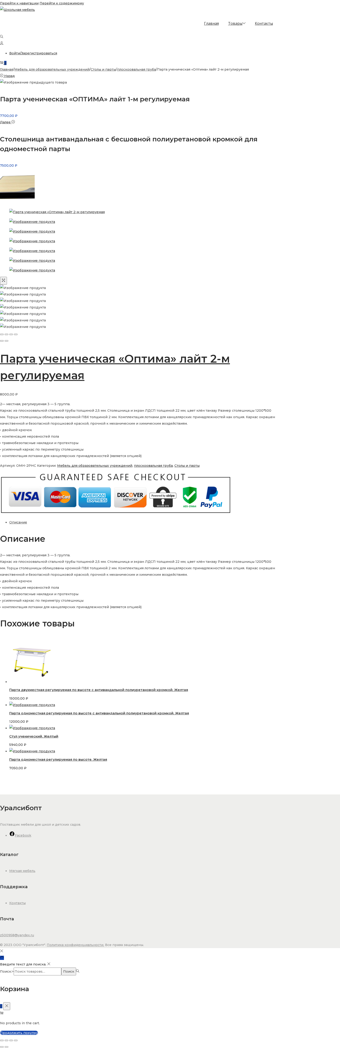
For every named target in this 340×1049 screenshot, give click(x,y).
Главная (6, 69)
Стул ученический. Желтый (33, 736)
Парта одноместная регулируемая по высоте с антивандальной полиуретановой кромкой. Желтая (99, 713)
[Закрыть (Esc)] (16, 1040)
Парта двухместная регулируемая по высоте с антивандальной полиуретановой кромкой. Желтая (98, 690)
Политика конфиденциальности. (75, 945)
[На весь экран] (6, 1040)
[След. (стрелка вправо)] (6, 1047)
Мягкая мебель (22, 871)
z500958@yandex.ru (17, 935)
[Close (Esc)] (2, 334)
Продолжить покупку (19, 1033)
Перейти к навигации (19, 3)
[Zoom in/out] (16, 334)
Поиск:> (7, 971)
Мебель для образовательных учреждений (52, 69)
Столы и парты (103, 69)
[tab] (143, 522)
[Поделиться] (11, 1040)
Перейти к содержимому (62, 3)
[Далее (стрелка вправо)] (6, 341)
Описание (18, 522)
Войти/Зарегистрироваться (33, 53)
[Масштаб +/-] (2, 1040)
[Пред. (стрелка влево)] (2, 1047)
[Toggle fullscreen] (11, 334)
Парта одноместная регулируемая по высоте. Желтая (58, 759)
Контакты (17, 903)
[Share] (6, 334)
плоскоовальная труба (136, 69)
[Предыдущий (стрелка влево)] (2, 341)
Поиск (68, 971)
